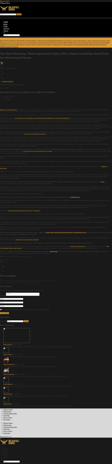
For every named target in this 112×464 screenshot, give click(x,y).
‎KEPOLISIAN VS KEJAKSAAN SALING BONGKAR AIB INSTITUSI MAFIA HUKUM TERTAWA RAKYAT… (38, 386)
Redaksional (7, 411)
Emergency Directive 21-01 (78, 246)
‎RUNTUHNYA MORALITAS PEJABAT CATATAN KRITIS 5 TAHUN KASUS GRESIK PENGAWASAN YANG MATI (36, 41)
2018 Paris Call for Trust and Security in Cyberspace (37, 151)
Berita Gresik (8, 344)
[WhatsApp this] (4, 78)
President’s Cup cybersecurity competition (27, 239)
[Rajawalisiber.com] (9, 10)
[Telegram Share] (4, 76)
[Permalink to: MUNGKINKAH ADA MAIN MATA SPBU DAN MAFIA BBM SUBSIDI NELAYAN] (6, 362)
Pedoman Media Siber (10, 413)
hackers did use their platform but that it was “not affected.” (24, 210)
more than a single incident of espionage (35, 134)
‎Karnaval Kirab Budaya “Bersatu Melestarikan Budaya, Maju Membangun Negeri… (30, 356)
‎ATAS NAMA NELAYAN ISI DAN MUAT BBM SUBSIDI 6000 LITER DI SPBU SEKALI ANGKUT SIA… (36, 376)
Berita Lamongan (9, 364)
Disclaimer (7, 420)
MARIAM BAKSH (7, 81)
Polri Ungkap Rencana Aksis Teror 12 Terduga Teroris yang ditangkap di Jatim (28, 280)
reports (102, 182)
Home (2, 49)
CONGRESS (7, 100)
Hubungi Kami (8, 409)
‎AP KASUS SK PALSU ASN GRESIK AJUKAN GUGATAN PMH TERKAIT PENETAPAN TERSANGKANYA (38, 406)
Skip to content (4, 1)
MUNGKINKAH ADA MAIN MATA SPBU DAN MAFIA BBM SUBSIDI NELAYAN (54, 43)
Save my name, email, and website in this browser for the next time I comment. (26, 310)
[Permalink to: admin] (2, 64)
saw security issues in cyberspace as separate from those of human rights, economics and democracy (42, 118)
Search (19, 14)
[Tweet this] (4, 74)
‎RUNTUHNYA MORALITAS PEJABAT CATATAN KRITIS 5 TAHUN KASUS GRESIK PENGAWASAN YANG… (39, 346)
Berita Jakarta (8, 384)
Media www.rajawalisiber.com (8, 110)
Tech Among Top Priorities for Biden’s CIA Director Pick (20, 282)
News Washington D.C (12, 49)
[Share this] (4, 72)
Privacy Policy (8, 418)
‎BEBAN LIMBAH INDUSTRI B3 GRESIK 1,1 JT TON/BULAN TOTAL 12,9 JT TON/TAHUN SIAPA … (36, 396)
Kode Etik (7, 416)
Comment (3, 295)
